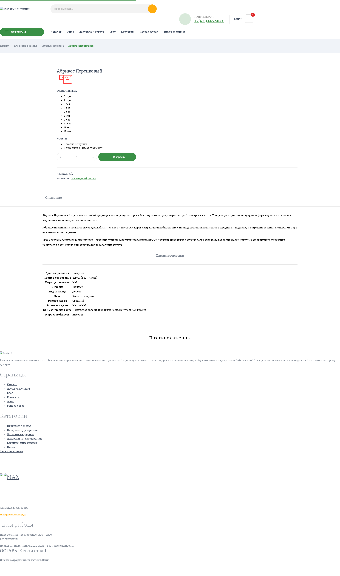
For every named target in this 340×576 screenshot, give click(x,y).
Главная (4, 45)
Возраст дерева (67, 91)
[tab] (53, 198)
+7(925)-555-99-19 (11, 466)
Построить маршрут (13, 514)
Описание (53, 198)
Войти (238, 19)
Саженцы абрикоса (52, 45)
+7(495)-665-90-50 (209, 21)
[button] (249, 18)
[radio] (90, 96)
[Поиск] (152, 8)
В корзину (119, 156)
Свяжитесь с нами (11, 451)
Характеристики (170, 256)
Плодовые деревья (25, 45)
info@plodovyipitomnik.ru (33, 491)
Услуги (62, 138)
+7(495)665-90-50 (11, 458)
